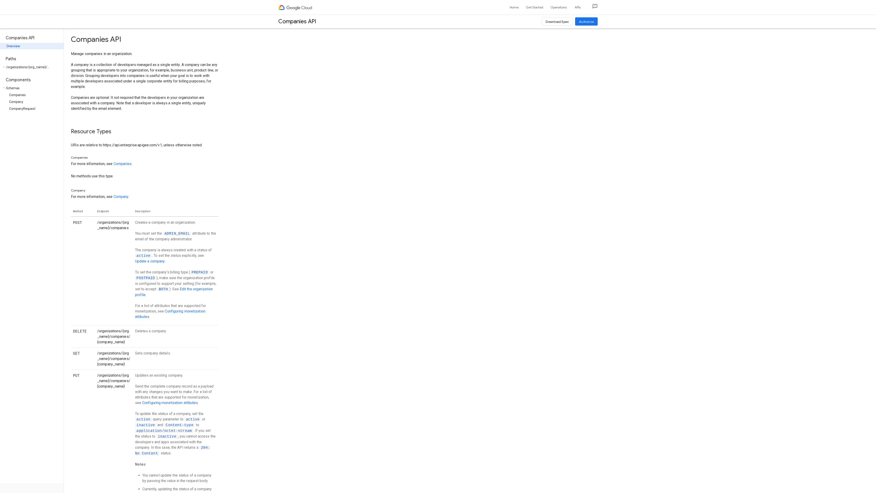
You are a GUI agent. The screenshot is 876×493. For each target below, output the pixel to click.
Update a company (150, 261)
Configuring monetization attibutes (170, 403)
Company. (121, 196)
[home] (295, 7)
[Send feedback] (591, 7)
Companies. (123, 164)
